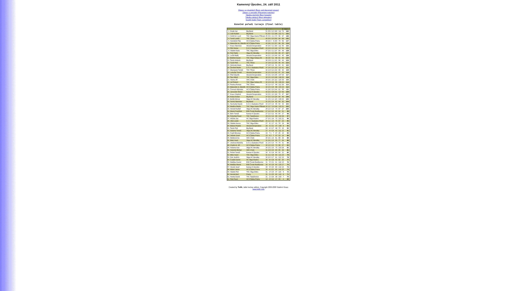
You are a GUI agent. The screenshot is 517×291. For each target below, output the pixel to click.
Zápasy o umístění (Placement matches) (259, 13)
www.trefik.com (258, 189)
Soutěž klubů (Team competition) (258, 20)
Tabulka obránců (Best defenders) (258, 17)
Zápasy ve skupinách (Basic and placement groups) (258, 10)
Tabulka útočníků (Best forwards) (258, 15)
